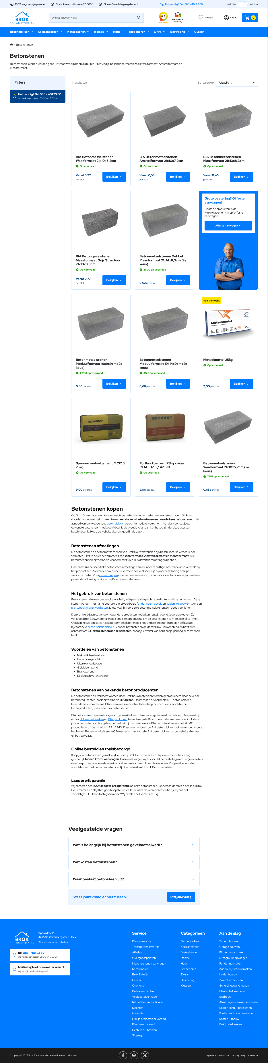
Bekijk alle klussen (230, 1024)
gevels (158, 604)
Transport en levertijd (145, 947)
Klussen (199, 32)
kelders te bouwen (178, 604)
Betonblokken (19, 32)
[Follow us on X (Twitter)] (145, 1055)
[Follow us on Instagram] (134, 1055)
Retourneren (140, 969)
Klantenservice (141, 941)
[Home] (11, 44)
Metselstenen (76, 32)
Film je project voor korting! (149, 1019)
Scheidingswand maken (234, 985)
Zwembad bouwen (231, 980)
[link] (100, 121)
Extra (158, 32)
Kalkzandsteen (48, 32)
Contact (137, 980)
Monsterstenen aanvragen (149, 963)
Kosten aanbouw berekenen (237, 1013)
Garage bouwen (229, 947)
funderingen (145, 604)
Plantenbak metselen (232, 991)
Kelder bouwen (228, 974)
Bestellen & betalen (144, 1030)
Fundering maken (230, 963)
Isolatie (99, 32)
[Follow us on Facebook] (123, 1055)
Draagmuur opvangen (233, 958)
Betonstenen (24, 45)
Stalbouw (225, 997)
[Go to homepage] (22, 17)
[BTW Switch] (242, 4)
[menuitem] (149, 941)
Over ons (138, 985)
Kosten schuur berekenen (235, 1008)
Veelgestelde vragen (145, 997)
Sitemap (137, 1035)
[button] (37, 96)
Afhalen (137, 952)
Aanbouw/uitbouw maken (235, 969)
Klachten (137, 1008)
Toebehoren (137, 32)
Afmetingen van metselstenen (238, 1002)
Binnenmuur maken (231, 952)
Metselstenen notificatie (147, 1002)
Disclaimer (253, 1055)
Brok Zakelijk (140, 974)
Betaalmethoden (143, 991)
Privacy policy (238, 1055)
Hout (116, 32)
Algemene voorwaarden (218, 1055)
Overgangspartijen (144, 958)
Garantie (137, 1013)
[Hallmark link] (177, 17)
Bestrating (177, 32)
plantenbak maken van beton (89, 608)
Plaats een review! (143, 1024)
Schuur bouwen (229, 941)
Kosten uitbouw (229, 1019)
